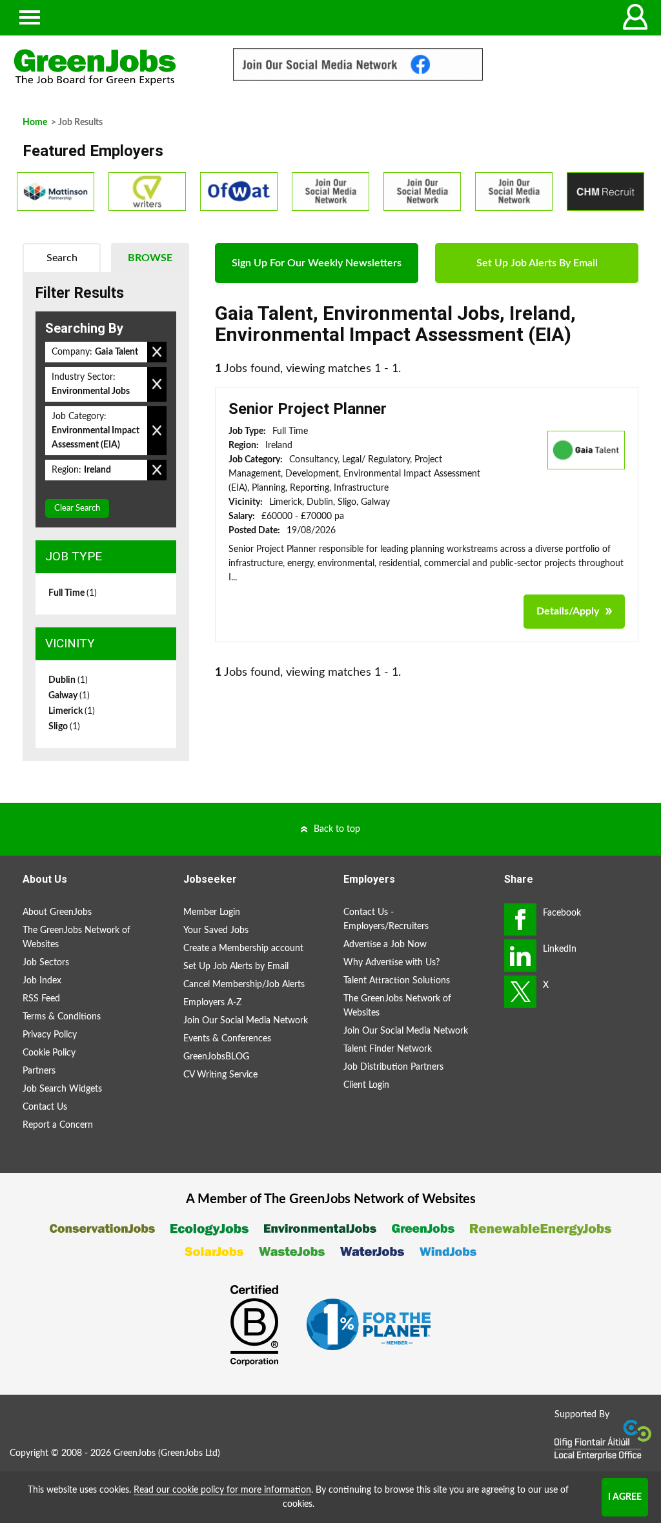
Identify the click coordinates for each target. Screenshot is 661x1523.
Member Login (211, 912)
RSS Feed (41, 998)
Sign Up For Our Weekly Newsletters (317, 263)
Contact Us (45, 1107)
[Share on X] (520, 992)
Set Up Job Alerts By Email (537, 263)
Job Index (42, 980)
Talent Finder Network (387, 1049)
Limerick (71, 711)
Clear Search (77, 508)
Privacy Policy (50, 1034)
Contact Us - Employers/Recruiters (386, 919)
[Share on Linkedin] (520, 955)
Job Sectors (46, 962)
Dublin (68, 680)
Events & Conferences (227, 1038)
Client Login (366, 1085)
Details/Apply (567, 611)
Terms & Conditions (62, 1016)
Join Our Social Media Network (245, 1020)
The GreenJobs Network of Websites (76, 937)
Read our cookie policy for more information (222, 1490)
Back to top (337, 829)
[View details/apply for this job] (586, 449)
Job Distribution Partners (393, 1067)
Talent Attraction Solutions (396, 980)
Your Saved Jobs (216, 930)
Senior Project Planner (308, 409)
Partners (39, 1071)
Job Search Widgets (62, 1089)
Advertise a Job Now (385, 944)
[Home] (110, 67)
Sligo (64, 726)
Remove (157, 352)
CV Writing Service (220, 1074)
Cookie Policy (49, 1052)
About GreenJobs (57, 912)
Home (35, 122)
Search (61, 258)
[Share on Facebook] (520, 919)
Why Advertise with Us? (391, 962)
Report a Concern (58, 1125)
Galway (69, 695)
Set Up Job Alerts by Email (236, 966)
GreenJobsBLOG (216, 1056)
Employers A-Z (212, 1002)
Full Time (72, 593)
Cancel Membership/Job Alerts (244, 984)
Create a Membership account (243, 948)
